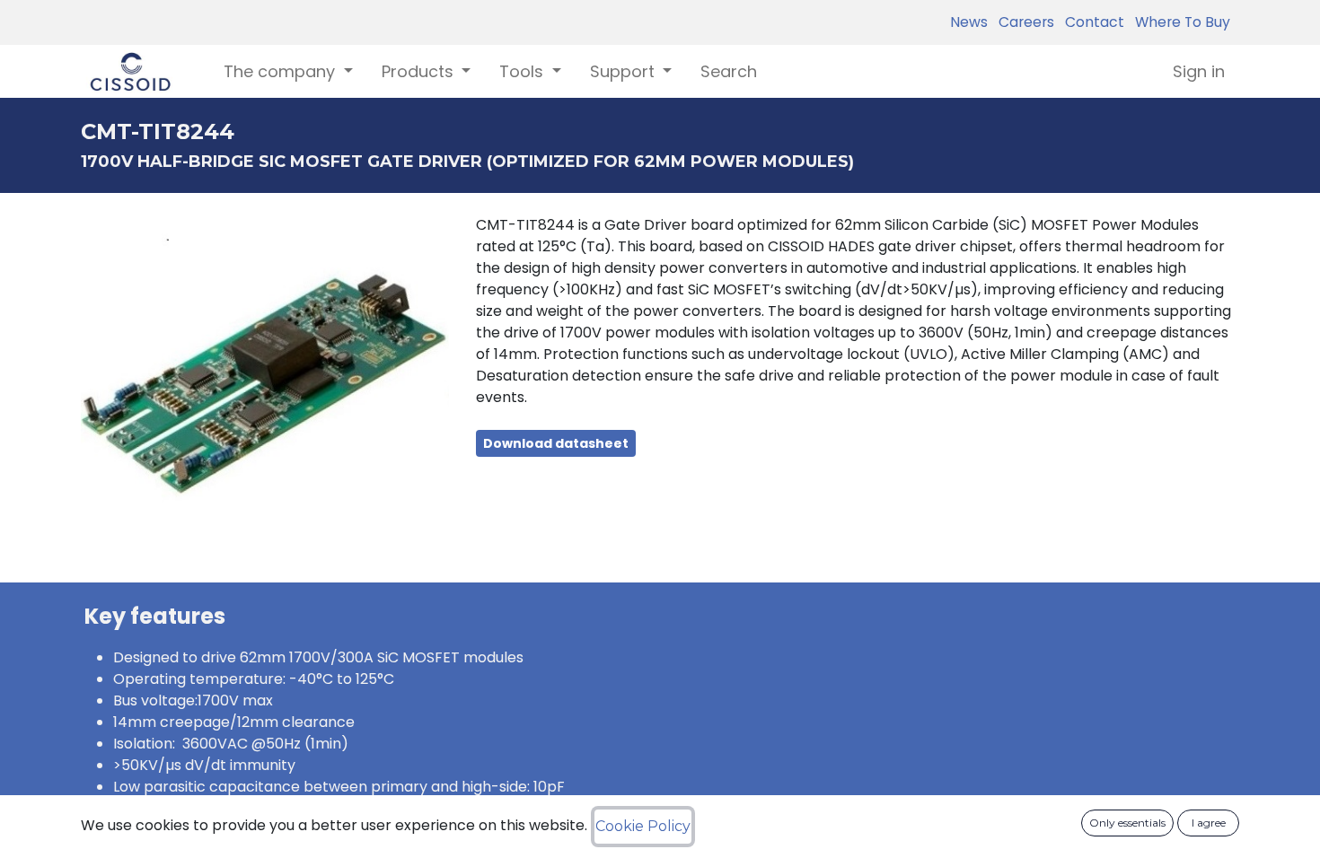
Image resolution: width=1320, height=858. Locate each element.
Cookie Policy (643, 826)
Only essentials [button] (1127, 822)
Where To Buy (1179, 22)
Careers (1022, 22)
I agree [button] (1209, 822)
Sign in (1199, 71)
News (969, 22)
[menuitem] (728, 71)
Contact (1091, 22)
